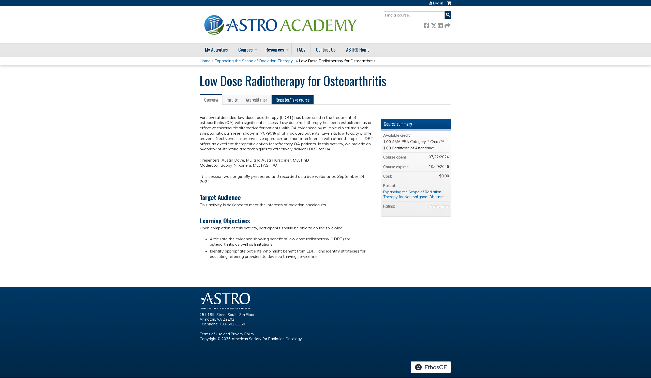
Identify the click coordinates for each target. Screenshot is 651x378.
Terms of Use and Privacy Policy (227, 334)
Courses (245, 49)
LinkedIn (440, 24)
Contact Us (326, 49)
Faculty (232, 100)
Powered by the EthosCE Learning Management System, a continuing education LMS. (430, 367)
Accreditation (256, 100)
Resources (274, 49)
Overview (211, 100)
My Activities (216, 49)
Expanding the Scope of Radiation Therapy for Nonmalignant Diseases (414, 194)
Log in (438, 3)
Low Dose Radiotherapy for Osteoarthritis (337, 60)
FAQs (301, 49)
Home (205, 60)
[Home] (282, 24)
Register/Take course (292, 100)
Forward (447, 24)
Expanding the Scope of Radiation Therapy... (254, 60)
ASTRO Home (357, 49)
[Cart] (449, 5)
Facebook (426, 24)
